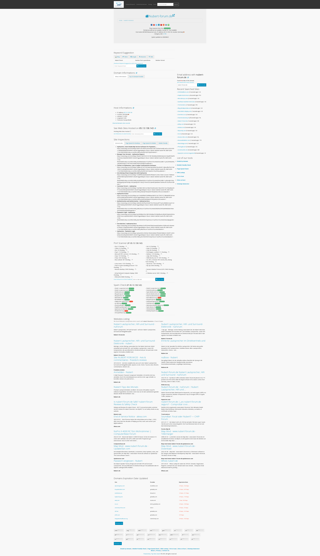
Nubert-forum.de (129, 20)
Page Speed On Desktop (133, 143)
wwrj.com (117, 500)
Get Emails (202, 85)
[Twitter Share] (156, 25)
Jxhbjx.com (181, 124)
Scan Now (158, 134)
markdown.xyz (118, 493)
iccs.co (116, 504)
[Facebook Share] (151, 25)
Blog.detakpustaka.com (184, 108)
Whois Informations (120, 76)
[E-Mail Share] (168, 25)
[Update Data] (136, 72)
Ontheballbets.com (183, 92)
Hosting (150, 4)
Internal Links (119, 143)
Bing (118, 57)
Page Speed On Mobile (149, 143)
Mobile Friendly (163, 143)
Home (120, 20)
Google (134, 57)
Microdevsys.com (183, 98)
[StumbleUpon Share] (164, 25)
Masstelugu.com (182, 143)
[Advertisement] (144, 90)
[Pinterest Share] (161, 25)
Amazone (143, 57)
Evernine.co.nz (182, 114)
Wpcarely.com (182, 130)
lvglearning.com (119, 496)
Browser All (119, 523)
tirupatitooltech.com (120, 489)
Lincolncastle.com (183, 150)
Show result (142, 66)
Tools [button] (154, 4)
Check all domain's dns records (121, 123)
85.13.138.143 (128, 112)
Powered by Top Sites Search (152, 554)
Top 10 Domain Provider (136, 76)
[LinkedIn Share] (159, 25)
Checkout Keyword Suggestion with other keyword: (128, 63)
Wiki (151, 57)
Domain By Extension (141, 4)
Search (176, 4)
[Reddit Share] (166, 25)
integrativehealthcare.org (121, 518)
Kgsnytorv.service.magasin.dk (186, 153)
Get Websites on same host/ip (122, 134)
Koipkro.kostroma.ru (183, 95)
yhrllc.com (117, 515)
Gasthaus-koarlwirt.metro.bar (186, 101)
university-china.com (120, 507)
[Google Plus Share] (154, 25)
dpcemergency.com (120, 486)
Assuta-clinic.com (183, 137)
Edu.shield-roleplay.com (184, 111)
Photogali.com (182, 146)
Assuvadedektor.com (184, 140)
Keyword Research (130, 4)
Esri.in (179, 134)
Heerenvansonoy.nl (183, 118)
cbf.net (116, 511)
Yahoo (126, 57)
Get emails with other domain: (185, 82)
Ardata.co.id (181, 127)
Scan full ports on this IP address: (123, 279)
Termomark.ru (182, 105)
